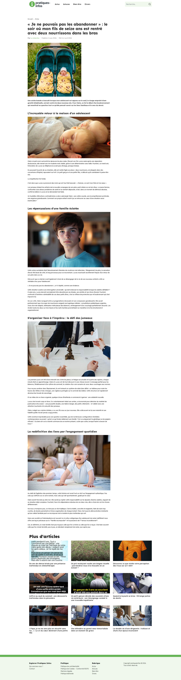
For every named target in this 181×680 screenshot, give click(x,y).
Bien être (77, 4)
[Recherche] (150, 4)
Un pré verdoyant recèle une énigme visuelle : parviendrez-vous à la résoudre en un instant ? (90, 566)
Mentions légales (66, 671)
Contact (32, 669)
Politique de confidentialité (70, 666)
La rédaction (35, 38)
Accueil (30, 19)
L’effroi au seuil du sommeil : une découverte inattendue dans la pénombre (48, 597)
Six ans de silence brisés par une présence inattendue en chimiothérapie (47, 565)
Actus (57, 4)
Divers (87, 4)
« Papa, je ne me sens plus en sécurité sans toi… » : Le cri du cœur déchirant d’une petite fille (48, 631)
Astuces (66, 4)
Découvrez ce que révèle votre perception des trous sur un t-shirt (131, 565)
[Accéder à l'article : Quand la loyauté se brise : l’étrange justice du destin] (132, 583)
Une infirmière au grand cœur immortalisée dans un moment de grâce (89, 630)
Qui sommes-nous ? (36, 666)
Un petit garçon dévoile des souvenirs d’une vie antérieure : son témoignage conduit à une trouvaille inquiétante (90, 598)
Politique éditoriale (67, 674)
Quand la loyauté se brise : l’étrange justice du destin (131, 597)
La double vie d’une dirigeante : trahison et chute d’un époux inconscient (131, 630)
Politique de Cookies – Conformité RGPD (75, 669)
